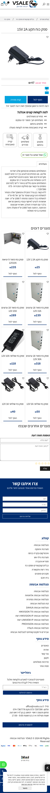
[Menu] (48, 3)
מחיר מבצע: (40, 82)
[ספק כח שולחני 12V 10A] (12, 351)
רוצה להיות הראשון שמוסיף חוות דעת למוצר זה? (27, 105)
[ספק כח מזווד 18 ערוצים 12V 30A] (37, 351)
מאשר (25, 788)
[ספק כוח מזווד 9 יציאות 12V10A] (12, 243)
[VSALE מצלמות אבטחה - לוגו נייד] (25, 4)
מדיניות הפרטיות (26, 784)
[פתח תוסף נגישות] (47, 767)
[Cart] (2, 3)
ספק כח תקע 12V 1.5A (37, 259)
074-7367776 (19, 709)
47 (32, 82)
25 (38, 267)
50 (38, 411)
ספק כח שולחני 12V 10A (12, 355)
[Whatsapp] (3, 765)
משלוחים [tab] (43, 164)
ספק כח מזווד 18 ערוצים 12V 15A (37, 309)
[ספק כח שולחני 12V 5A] (37, 391)
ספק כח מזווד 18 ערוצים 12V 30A (37, 357)
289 (13, 315)
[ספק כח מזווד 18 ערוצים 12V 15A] (37, 303)
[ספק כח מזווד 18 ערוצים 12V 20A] (12, 303)
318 (38, 363)
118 (13, 363)
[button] (37, 273)
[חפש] (44, 3)
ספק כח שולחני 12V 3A (12, 404)
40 (13, 411)
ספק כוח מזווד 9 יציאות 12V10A (12, 261)
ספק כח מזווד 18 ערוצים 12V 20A (12, 309)
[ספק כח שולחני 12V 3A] (12, 391)
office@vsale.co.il (35, 706)
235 (13, 267)
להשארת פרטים (25, 724)
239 (38, 315)
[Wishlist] (6, 3)
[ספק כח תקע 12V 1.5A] (37, 254)
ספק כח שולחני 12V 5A (37, 404)
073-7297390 (36, 709)
